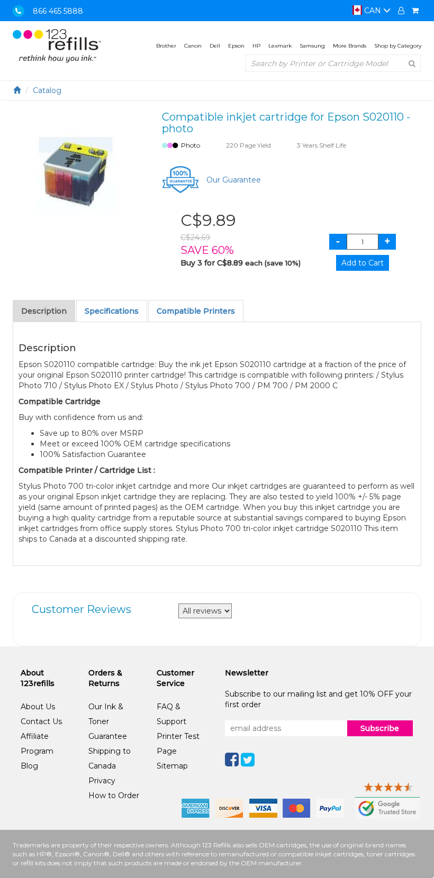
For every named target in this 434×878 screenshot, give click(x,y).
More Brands (349, 45)
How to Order (113, 795)
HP (256, 45)
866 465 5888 (58, 11)
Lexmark (280, 45)
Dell (215, 45)
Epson (236, 45)
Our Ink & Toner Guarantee (107, 721)
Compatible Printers (196, 311)
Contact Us (41, 721)
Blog (29, 766)
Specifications (112, 311)
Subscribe (379, 728)
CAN (372, 10)
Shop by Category (397, 45)
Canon (193, 45)
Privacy (101, 780)
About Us (38, 706)
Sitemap (172, 766)
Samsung (312, 45)
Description (44, 311)
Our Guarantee (233, 180)
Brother (166, 45)
